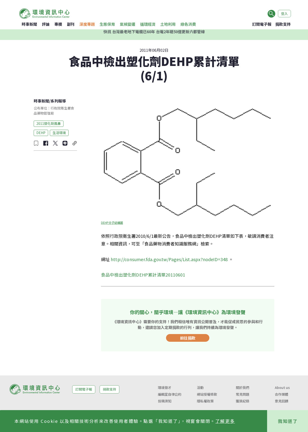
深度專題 (87, 24)
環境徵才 (164, 387)
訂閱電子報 (261, 24)
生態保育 (107, 24)
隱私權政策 (205, 401)
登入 (284, 13)
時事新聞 (29, 24)
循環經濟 (147, 24)
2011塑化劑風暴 (48, 123)
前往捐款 (187, 338)
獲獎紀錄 (242, 401)
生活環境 (59, 132)
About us (282, 387)
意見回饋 (281, 401)
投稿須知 (164, 401)
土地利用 (168, 24)
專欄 (58, 24)
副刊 (71, 24)
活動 (200, 387)
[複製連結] (74, 143)
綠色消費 (188, 24)
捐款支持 (283, 24)
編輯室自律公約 (169, 394)
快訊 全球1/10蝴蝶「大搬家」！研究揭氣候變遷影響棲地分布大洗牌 (154, 35)
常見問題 (242, 394)
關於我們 (242, 387)
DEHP (40, 132)
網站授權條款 (207, 394)
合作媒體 (281, 394)
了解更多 (225, 421)
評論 (46, 24)
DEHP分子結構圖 (112, 222)
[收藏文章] (36, 143)
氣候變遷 (127, 24)
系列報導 (58, 101)
